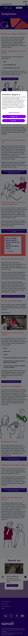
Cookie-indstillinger (14, 112)
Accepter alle (14, 116)
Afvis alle (13, 120)
